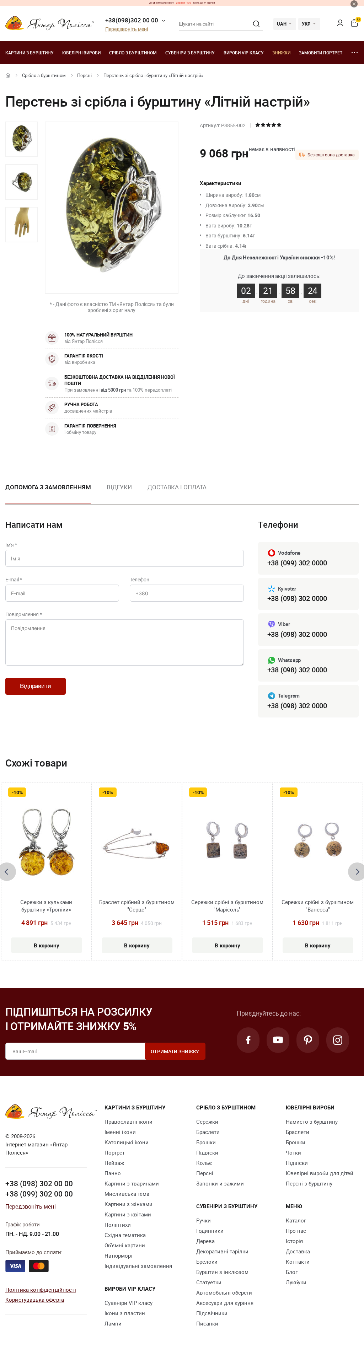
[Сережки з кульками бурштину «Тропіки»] (46, 844)
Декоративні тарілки (222, 1251)
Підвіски (207, 1152)
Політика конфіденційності (40, 1289)
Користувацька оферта (34, 1299)
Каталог (296, 1220)
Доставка (298, 1251)
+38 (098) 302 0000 (297, 598)
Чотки (293, 1152)
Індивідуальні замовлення (138, 1265)
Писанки (207, 1323)
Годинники (210, 1230)
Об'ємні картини (125, 1245)
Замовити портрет (320, 52)
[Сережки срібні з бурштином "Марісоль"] (227, 844)
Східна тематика (125, 1234)
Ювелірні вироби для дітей (319, 1173)
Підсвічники (212, 1313)
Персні (84, 75)
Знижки (281, 52)
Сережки (207, 1121)
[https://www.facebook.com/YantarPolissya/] (248, 1040)
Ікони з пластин (125, 1313)
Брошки (206, 1142)
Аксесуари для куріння (224, 1302)
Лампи (113, 1323)
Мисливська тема (127, 1193)
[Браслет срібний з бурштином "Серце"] (136, 844)
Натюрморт (119, 1255)
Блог (292, 1271)
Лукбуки (296, 1282)
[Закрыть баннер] (354, 3)
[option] (21, 139)
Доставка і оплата (177, 487)
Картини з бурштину (29, 52)
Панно (113, 1173)
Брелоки (207, 1261)
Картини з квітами (128, 1214)
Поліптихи (118, 1224)
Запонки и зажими (220, 1183)
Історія (294, 1240)
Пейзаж (114, 1162)
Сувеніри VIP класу (128, 1302)
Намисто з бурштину (312, 1121)
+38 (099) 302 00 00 (39, 1194)
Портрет (115, 1152)
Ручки (203, 1220)
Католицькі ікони (127, 1142)
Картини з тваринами (132, 1183)
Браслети (208, 1131)
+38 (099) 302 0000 (297, 563)
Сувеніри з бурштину (190, 52)
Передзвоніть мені (126, 29)
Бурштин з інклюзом (222, 1271)
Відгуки (119, 487)
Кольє (204, 1162)
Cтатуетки (208, 1282)
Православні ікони (128, 1121)
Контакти (298, 1261)
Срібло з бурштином (133, 52)
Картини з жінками (128, 1204)
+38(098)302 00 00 (131, 20)
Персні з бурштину (309, 1183)
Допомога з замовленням (48, 487)
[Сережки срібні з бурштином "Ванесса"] (317, 844)
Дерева (205, 1240)
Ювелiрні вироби (81, 52)
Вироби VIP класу (244, 52)
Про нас (296, 1230)
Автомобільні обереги (224, 1292)
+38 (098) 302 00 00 (39, 1183)
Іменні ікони (120, 1131)
